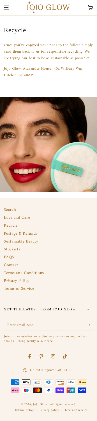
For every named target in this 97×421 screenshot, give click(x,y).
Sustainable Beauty (21, 241)
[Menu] (7, 7)
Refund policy (24, 410)
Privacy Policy (16, 281)
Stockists (12, 249)
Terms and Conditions (24, 273)
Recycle (11, 225)
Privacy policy (49, 410)
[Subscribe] (90, 325)
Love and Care (17, 217)
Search (10, 210)
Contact (11, 265)
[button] (76, 7)
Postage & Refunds (20, 233)
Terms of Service (19, 288)
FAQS (9, 257)
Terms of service (76, 410)
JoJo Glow (40, 404)
